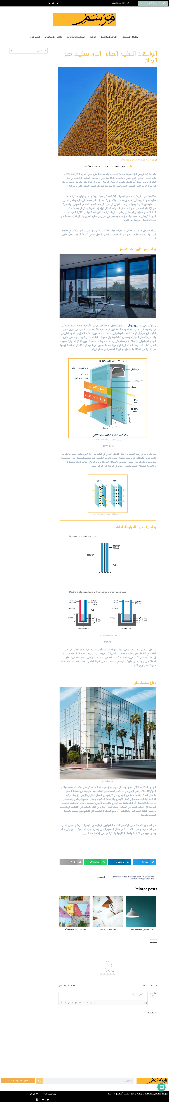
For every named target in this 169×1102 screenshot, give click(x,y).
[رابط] (91, 1003)
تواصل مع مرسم (53, 37)
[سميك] (61, 1003)
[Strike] (72, 1003)
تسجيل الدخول (65, 986)
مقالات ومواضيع (109, 37)
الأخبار (93, 37)
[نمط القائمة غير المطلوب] (80, 1003)
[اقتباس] (83, 1003)
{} (94, 1003)
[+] (98, 1003)
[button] (144, 862)
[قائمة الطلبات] (76, 1003)
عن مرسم (35, 37)
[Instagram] (53, 3)
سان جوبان (133, 325)
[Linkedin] (49, 3)
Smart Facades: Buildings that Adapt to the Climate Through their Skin (133, 878)
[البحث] (12, 51)
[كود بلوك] (87, 1003)
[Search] (39, 1081)
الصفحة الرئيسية (130, 37)
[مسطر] (69, 1003)
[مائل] (65, 1003)
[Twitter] (57, 3)
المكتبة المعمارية (76, 37)
